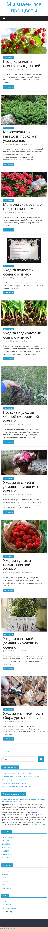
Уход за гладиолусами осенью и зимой (22, 335)
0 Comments (28, 69)
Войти (3, 901)
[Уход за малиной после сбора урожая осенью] (24, 677)
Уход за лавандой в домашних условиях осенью (20, 643)
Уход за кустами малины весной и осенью (18, 564)
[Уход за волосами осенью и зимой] (24, 239)
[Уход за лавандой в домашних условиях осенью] (24, 599)
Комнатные (5, 871)
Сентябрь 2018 (7, 837)
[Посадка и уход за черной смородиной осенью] (24, 367)
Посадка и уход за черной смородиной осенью (21, 416)
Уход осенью (8, 57)
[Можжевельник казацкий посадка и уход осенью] (24, 96)
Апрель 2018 (6, 854)
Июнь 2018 (5, 847)
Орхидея (4, 874)
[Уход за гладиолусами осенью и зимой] (24, 302)
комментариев (8, 908)
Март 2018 (5, 858)
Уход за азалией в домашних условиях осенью (20, 486)
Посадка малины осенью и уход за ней (21, 63)
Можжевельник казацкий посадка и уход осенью (20, 136)
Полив (3, 878)
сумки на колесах (30, 812)
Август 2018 (5, 840)
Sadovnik (17, 69)
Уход (3, 885)
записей (6, 904)
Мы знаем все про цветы (24, 7)
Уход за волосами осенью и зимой (18, 272)
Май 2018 (5, 851)
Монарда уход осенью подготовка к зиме (22, 206)
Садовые (4, 881)
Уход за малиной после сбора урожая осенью (23, 715)
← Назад (5, 751)
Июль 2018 (5, 844)
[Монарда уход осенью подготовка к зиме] (24, 173)
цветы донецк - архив (37, 824)
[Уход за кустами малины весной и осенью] (24, 521)
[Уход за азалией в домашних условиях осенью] (24, 451)
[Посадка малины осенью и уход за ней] (24, 29)
